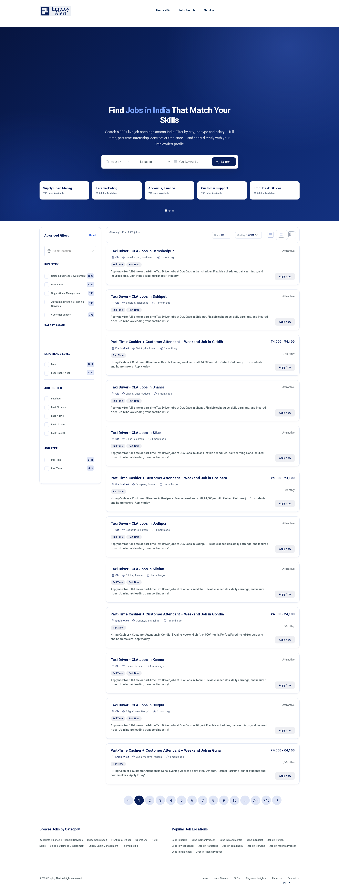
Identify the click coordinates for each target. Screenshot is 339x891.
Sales (42, 846)
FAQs (237, 878)
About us (209, 10)
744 (256, 800)
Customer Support (97, 840)
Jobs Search (186, 10)
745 (266, 800)
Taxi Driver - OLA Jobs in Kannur (138, 659)
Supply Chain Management (103, 846)
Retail (155, 840)
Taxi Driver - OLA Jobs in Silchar (137, 569)
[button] (166, 210)
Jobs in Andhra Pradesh (209, 851)
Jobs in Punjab (275, 840)
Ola (117, 257)
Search (225, 161)
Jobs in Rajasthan (182, 851)
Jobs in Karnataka (208, 846)
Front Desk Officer (121, 840)
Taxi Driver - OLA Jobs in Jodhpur (139, 523)
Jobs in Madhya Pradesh (282, 846)
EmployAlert (122, 348)
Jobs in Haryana (256, 846)
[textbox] (71, 250)
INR (285, 882)
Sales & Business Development (67, 846)
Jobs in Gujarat (255, 840)
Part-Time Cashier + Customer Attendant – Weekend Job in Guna (166, 750)
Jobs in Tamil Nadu (232, 846)
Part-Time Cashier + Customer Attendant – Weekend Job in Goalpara (169, 478)
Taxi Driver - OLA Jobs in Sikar (136, 432)
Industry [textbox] (116, 161)
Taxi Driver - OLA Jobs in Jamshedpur (142, 251)
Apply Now (285, 276)
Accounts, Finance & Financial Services (61, 840)
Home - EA (163, 10)
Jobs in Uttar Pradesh (203, 840)
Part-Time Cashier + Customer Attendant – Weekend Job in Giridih (167, 341)
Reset (92, 235)
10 (234, 800)
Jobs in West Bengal (183, 846)
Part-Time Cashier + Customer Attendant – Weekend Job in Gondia (167, 614)
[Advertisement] (169, 76)
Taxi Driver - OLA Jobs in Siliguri (137, 705)
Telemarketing (130, 846)
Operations (141, 840)
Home (205, 878)
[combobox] (119, 161)
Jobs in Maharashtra (231, 840)
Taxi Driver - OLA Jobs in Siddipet (139, 296)
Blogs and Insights (256, 878)
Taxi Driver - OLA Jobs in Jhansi (137, 387)
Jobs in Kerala (179, 840)
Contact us (294, 878)
